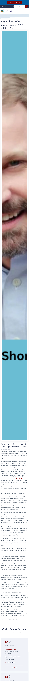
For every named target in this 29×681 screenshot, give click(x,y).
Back (3, 18)
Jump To (3, 6)
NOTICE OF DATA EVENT (14, 2)
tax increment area (12, 457)
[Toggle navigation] (26, 11)
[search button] (26, 6)
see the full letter (18, 478)
